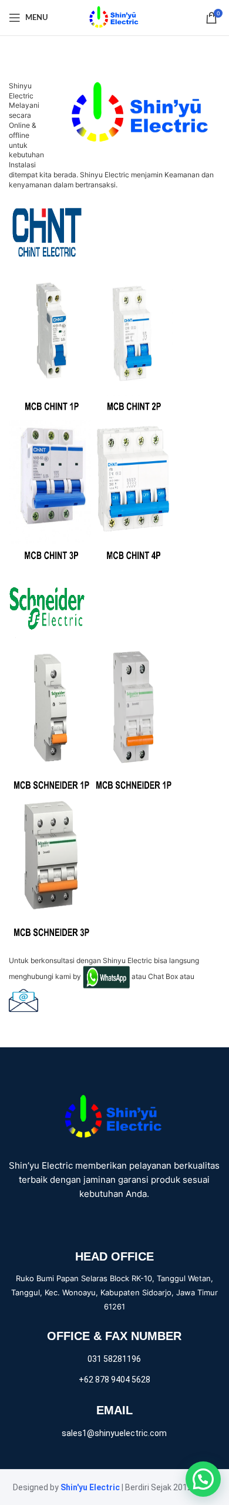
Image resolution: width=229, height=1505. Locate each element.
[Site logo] (114, 17)
